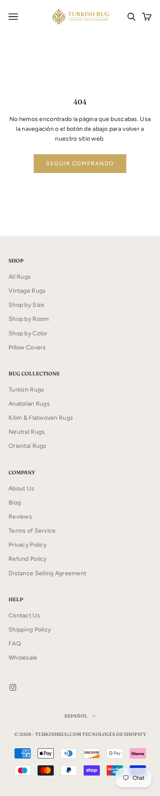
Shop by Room (29, 319)
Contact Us (24, 615)
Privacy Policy (28, 544)
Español (75, 716)
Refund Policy (28, 558)
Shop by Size (26, 305)
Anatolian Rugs (29, 403)
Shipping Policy (30, 629)
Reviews (20, 516)
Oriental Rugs (28, 446)
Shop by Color (28, 333)
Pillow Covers (27, 347)
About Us (21, 488)
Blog (15, 502)
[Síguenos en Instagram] (13, 687)
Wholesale (23, 657)
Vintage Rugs (27, 290)
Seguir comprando (80, 163)
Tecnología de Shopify (114, 734)
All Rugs (20, 276)
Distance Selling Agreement (47, 573)
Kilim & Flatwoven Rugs (41, 417)
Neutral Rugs (27, 431)
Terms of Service (32, 530)
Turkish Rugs (26, 389)
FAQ (15, 643)
